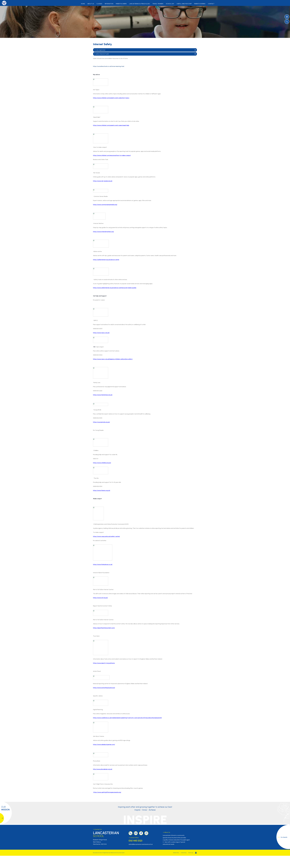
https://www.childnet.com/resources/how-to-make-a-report (112, 155)
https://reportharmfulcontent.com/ (104, 628)
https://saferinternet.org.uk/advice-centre (106, 259)
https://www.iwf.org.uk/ (100, 598)
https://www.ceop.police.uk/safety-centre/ (106, 536)
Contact (211, 4)
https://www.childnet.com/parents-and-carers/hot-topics (111, 98)
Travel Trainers (157, 4)
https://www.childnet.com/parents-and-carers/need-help (111, 125)
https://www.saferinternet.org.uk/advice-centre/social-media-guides (114, 288)
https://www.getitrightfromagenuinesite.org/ (107, 792)
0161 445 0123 (135, 840)
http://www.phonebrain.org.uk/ (102, 769)
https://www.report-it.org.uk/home (104, 663)
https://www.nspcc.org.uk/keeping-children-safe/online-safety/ (113, 359)
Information (109, 4)
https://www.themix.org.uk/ (101, 490)
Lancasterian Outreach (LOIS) (139, 4)
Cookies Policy (184, 852)
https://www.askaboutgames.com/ (104, 744)
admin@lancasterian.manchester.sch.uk (141, 844)
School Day (170, 4)
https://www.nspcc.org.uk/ (101, 333)
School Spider (122, 852)
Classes (99, 4)
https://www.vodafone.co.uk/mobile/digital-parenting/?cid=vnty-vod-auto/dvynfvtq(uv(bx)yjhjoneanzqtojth (127, 718)
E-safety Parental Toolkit (101, 54)
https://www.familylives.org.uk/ (102, 395)
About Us (90, 4)
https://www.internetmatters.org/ (103, 231)
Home (83, 4)
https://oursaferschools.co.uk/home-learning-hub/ (108, 66)
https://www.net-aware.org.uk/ (102, 181)
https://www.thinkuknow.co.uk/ (102, 564)
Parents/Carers (121, 4)
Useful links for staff (184, 4)
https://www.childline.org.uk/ (102, 463)
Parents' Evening (199, 4)
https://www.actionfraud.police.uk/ (104, 688)
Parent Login (190, 852)
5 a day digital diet (99, 50)
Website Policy (176, 852)
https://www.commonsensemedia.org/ (105, 204)
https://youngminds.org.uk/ (101, 422)
